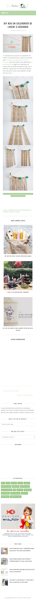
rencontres (27, 490)
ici (12, 73)
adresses (26, 483)
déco (11, 212)
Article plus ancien (24, 395)
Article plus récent (11, 391)
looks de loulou (6, 486)
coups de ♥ (24, 493)
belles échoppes (15, 493)
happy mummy (5, 493)
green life (19, 490)
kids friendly (5, 496)
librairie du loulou (16, 496)
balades (20, 483)
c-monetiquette (14, 210)
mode (7, 483)
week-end (13, 483)
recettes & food (25, 486)
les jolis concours (7, 490)
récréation (16, 486)
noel (18, 212)
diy (14, 212)
